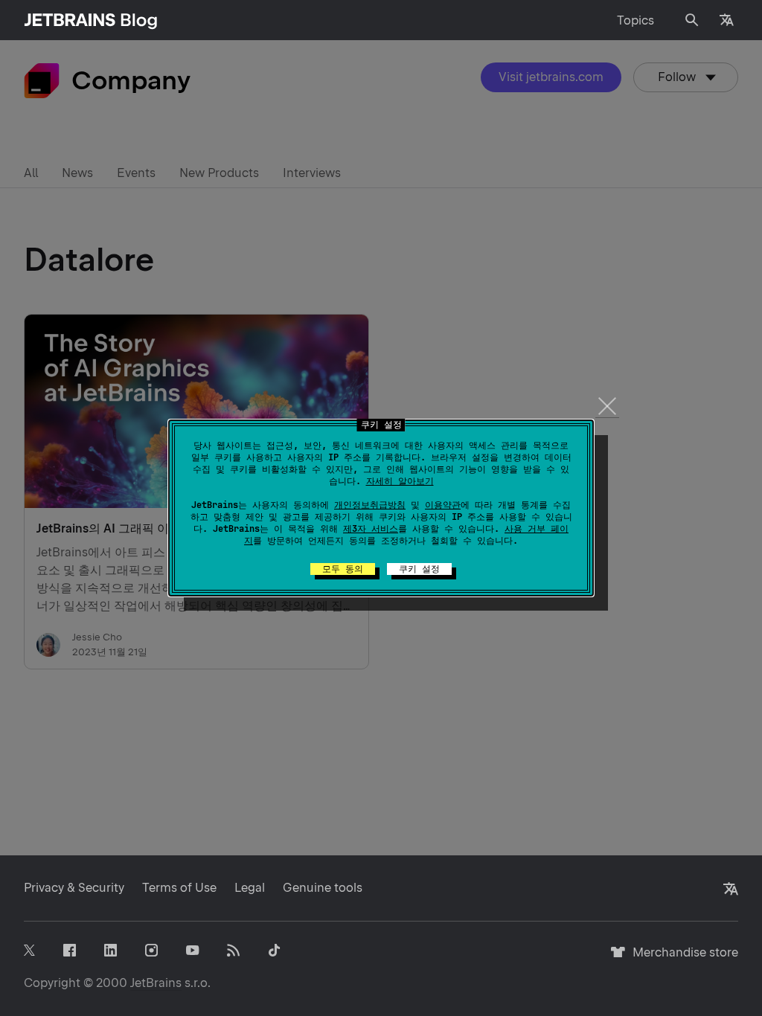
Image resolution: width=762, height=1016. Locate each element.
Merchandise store (681, 959)
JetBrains (156, 983)
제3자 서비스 (370, 529)
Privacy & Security (74, 888)
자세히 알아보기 (400, 481)
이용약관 (443, 505)
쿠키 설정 (419, 569)
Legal (249, 888)
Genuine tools (322, 888)
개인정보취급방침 (370, 505)
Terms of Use (179, 888)
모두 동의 (342, 569)
